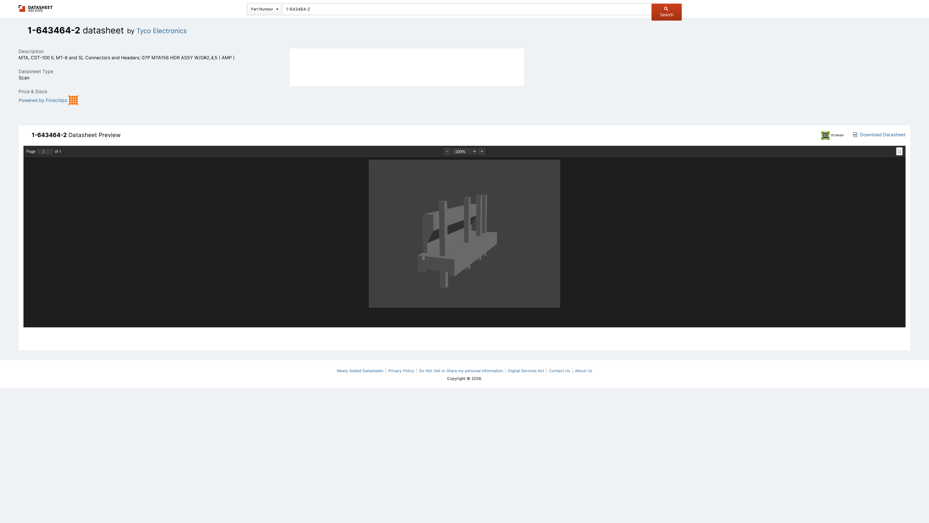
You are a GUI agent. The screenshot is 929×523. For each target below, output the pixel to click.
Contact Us (559, 370)
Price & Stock (33, 91)
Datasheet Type (36, 71)
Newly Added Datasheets (360, 370)
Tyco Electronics (161, 31)
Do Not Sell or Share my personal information (461, 370)
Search (667, 14)
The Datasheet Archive (36, 8)
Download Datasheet (883, 135)
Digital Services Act (526, 370)
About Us (583, 370)
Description (31, 51)
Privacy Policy (401, 370)
